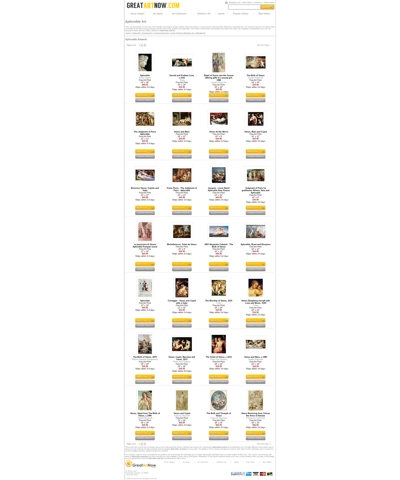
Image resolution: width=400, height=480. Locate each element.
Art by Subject (137, 13)
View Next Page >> (264, 45)
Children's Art (203, 13)
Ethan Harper (145, 78)
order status (247, 2)
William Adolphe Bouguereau (145, 359)
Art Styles (158, 13)
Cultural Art (136, 33)
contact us (258, 2)
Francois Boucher (182, 415)
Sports (221, 13)
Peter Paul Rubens (181, 362)
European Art (147, 33)
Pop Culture (250, 462)
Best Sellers (264, 13)
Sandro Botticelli (218, 82)
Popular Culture (240, 13)
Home (128, 33)
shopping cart (234, 2)
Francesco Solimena (255, 418)
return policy (269, 2)
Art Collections (179, 13)
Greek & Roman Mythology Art (182, 33)
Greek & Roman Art (161, 33)
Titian (181, 80)
